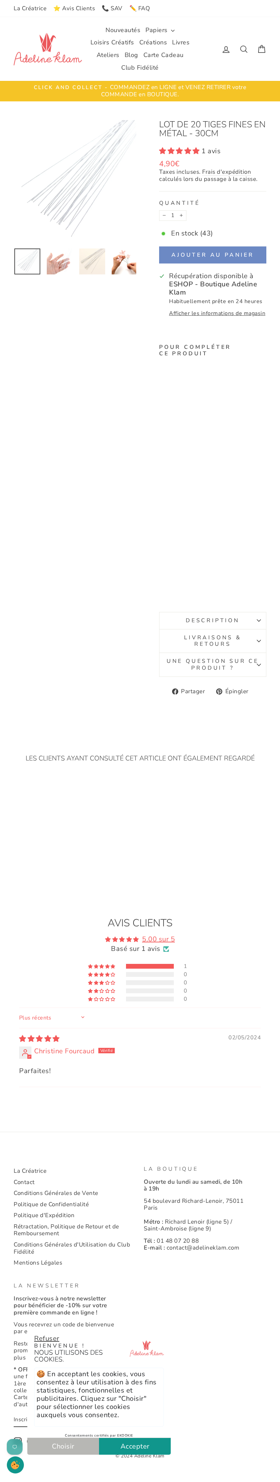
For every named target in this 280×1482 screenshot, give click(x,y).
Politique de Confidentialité (51, 1204)
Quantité (179, 203)
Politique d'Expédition (44, 1215)
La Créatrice (30, 8)
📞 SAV (112, 8)
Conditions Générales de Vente (56, 1193)
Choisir (63, 1446)
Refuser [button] (46, 1338)
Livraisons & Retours (212, 641)
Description (213, 620)
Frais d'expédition (226, 172)
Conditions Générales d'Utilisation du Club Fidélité (72, 1248)
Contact (24, 1182)
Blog (131, 55)
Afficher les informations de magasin (217, 313)
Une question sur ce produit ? (213, 664)
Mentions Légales (38, 1263)
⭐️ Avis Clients (74, 8)
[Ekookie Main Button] (15, 1464)
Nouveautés (123, 30)
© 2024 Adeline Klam (140, 1456)
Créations (153, 42)
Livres (181, 42)
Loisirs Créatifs (112, 42)
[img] (39, 1038)
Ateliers (108, 55)
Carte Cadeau (163, 55)
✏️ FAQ (139, 8)
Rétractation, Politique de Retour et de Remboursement (66, 1230)
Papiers (157, 30)
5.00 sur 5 (158, 939)
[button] (180, 151)
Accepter (135, 1446)
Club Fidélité (140, 67)
